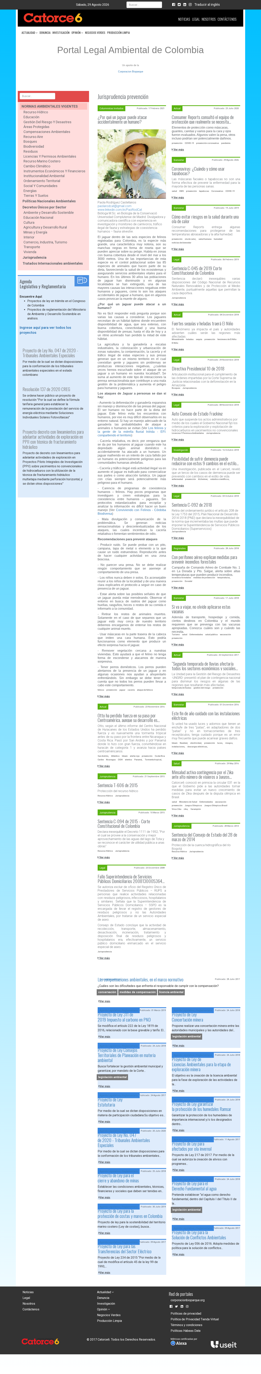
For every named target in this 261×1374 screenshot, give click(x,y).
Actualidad (29, 32)
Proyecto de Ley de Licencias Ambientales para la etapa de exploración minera (201, 1064)
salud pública (211, 635)
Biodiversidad (34, 146)
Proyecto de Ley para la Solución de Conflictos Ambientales (199, 1234)
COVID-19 (189, 143)
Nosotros (209, 19)
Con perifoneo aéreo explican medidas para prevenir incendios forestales (204, 559)
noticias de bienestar (181, 243)
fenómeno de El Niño (227, 339)
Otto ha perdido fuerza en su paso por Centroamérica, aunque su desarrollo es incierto (127, 717)
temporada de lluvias (181, 688)
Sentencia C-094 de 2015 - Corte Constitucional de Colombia (124, 823)
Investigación (61, 32)
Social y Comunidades (41, 186)
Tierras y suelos (36, 196)
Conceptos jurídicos (110, 979)
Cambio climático (37, 166)
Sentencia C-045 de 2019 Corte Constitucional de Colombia (197, 270)
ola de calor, (190, 239)
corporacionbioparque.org (188, 1300)
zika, (186, 809)
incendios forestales (181, 578)
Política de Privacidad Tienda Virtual (195, 1319)
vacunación (225, 635)
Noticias (184, 19)
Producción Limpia (118, 32)
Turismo (176, 635)
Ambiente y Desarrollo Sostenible (49, 213)
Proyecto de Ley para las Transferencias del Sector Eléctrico (125, 1248)
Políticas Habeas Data (185, 1331)
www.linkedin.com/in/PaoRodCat (120, 209)
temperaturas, (223, 578)
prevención (111, 690)
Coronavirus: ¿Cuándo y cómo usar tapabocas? (198, 170)
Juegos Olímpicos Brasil (215, 805)
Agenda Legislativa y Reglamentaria (119, 1010)
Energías (30, 191)
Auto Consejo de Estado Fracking (197, 413)
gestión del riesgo (202, 688)
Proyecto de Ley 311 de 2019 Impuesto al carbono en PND (124, 1017)
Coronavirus (217, 191)
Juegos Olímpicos (193, 805)
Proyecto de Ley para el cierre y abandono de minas (118, 1178)
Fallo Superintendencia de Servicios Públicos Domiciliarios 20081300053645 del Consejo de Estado (131, 878)
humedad (218, 239)
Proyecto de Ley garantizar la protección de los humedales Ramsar (201, 1106)
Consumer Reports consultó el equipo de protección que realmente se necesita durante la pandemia (203, 119)
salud (174, 191)
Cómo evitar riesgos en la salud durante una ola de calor (205, 218)
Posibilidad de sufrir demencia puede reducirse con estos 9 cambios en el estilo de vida (204, 460)
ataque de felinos (145, 690)
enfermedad (177, 479)
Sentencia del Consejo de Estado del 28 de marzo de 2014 (204, 836)
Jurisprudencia (34, 257)
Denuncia (45, 32)
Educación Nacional (38, 217)
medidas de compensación (138, 992)
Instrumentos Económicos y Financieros (54, 171)
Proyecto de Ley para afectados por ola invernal (192, 1146)
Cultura (29, 222)
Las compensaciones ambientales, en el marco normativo (140, 979)
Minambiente (178, 339)
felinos (101, 690)
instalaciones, (178, 747)
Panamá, (138, 760)
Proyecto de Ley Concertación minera (187, 1017)
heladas (190, 339)
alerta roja (134, 756)
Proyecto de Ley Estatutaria (110, 1102)
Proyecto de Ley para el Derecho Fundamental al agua (194, 1186)
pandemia (225, 143)
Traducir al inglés (207, 4)
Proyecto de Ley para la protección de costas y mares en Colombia (130, 1213)
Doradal (188, 581)
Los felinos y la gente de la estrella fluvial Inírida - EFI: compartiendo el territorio (132, 431)
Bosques (30, 141)
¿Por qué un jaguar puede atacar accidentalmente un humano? (122, 119)
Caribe (101, 760)
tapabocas (204, 191)
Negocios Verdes (95, 32)
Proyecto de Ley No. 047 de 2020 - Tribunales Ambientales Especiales (124, 1139)
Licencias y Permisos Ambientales (50, 156)
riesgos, (229, 743)
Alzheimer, (203, 479)
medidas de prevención (204, 578)
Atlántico (115, 756)
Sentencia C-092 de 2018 (192, 504)
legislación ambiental (186, 1036)
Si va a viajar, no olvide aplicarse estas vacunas (201, 608)
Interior (29, 237)
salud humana (205, 239)
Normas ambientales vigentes (50, 106)
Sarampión (195, 809)
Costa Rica (160, 756)
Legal (196, 19)
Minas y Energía (35, 232)
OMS (181, 191)
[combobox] (144, 5)
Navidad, (184, 743)
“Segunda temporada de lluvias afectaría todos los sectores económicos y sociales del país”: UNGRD (204, 665)
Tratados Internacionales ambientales (53, 263)
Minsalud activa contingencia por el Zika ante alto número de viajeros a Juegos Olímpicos (202, 774)
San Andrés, (103, 756)
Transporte (32, 247)
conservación (107, 992)
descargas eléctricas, (197, 747)
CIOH (120, 760)
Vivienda (30, 252)
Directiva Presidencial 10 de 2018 (198, 368)
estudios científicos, (219, 479)
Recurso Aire (33, 137)
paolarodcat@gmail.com (114, 206)
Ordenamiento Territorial (42, 181)
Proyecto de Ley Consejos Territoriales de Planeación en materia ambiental (127, 1054)
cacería (131, 690)
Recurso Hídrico (36, 112)
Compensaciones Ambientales (47, 132)
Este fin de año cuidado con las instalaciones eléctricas (206, 715)
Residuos (31, 151)
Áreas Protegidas (36, 127)
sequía (199, 339)
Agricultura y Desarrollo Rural (45, 227)
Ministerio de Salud (188, 802)
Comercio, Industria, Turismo (45, 242)
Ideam (175, 743)
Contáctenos (227, 19)
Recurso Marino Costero (42, 161)
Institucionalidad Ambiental (44, 176)
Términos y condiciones (186, 1325)
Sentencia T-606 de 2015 (118, 785)
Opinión (76, 32)
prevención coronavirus (207, 143)
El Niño (175, 343)
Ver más (104, 696)
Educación (31, 117)
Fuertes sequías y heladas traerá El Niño (202, 323)
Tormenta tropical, (153, 760)
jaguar (122, 690)
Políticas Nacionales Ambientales (49, 201)
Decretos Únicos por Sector (44, 207)
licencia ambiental (171, 992)
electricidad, (196, 743)
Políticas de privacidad (186, 1313)
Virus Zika (176, 809)
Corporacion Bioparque (130, 71)
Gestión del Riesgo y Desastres (47, 122)
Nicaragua (111, 760)
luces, (220, 743)
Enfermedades (196, 635)
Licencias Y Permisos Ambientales (188, 433)
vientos (128, 760)
